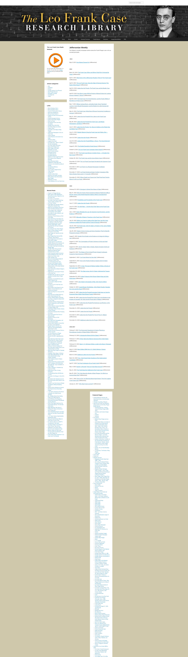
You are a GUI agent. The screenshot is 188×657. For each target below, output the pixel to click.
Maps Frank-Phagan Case (53, 146)
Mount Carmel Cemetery (100, 613)
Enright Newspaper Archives (54, 118)
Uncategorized (51, 94)
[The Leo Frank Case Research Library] (94, 21)
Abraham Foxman (99, 509)
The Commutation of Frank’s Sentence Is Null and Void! (93, 241)
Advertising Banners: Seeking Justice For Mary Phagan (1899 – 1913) (102, 409)
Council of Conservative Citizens (55, 111)
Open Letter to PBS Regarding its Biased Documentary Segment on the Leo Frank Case (56, 196)
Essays (49, 89)
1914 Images (97, 504)
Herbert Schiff (98, 557)
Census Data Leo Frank (100, 542)
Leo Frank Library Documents (54, 145)
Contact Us (95, 456)
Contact (76, 39)
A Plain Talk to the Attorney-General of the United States (93, 338)
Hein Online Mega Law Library (54, 126)
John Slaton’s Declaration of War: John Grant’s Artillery (92, 281)
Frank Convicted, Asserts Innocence (55, 253)
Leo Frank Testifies (52, 203)
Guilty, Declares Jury (52, 257)
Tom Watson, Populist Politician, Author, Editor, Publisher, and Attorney (102, 638)
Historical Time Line (99, 486)
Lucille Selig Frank (99, 603)
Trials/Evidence (96, 39)
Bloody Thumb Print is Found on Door (56, 361)
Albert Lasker (98, 520)
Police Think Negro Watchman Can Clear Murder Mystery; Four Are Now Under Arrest (55, 405)
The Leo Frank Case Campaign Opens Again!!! (90, 149)
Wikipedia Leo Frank (52, 179)
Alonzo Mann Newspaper (100, 524)
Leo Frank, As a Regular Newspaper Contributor (92, 166)
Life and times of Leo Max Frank (102, 596)
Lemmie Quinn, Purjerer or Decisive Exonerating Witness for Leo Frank (102, 576)
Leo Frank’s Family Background (101, 649)
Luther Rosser (98, 604)
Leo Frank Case (98, 579)
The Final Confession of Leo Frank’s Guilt (88, 363)
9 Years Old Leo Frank (100, 507)
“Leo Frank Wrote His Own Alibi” (88, 257)
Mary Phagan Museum (53, 91)
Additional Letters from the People (89, 320)
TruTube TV (50, 172)
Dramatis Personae (85, 39)
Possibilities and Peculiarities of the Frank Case (89, 200)
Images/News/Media (116, 39)
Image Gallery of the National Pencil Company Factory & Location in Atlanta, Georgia (101, 562)
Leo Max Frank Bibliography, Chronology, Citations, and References (101, 652)
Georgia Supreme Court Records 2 (102, 556)
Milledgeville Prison (99, 610)
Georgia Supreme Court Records (55, 90)
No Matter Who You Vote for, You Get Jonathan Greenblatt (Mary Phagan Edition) (56, 276)
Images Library (51, 128)
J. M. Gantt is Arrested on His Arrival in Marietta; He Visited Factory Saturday (56, 393)
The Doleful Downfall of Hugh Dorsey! (88, 146)
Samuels (97, 489)
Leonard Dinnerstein (99, 593)
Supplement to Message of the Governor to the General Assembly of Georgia (56, 164)
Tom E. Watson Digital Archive (54, 169)
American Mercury (99, 526)
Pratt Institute (98, 654)
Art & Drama (96, 417)
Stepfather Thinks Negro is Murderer (55, 353)
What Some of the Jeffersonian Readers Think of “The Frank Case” (94, 77)
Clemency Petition (99, 544)
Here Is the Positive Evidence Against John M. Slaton (94, 260)
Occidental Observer (52, 155)
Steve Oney (97, 634)
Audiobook (50, 87)
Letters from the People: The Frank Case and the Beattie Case (93, 88)
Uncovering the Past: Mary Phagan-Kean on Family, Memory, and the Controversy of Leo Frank (55, 230)
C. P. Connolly (98, 540)
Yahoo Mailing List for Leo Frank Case (56, 181)
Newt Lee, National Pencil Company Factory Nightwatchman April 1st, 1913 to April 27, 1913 (102, 625)
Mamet (96, 487)
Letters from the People (83, 137)
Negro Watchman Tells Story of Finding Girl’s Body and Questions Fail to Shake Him (55, 409)
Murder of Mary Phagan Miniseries (102, 614)
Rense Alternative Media (53, 161)
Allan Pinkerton (98, 522)
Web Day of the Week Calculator (55, 175)
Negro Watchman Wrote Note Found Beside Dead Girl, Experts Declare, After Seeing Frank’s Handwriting (55, 340)
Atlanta (96, 531)
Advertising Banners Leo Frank (101, 519)
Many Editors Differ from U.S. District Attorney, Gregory (91, 349)
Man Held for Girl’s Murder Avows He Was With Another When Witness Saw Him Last (56, 380)
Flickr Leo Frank (51, 121)
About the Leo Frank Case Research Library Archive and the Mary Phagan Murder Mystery (101, 405)
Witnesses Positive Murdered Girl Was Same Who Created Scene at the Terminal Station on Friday (56, 347)
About (69, 39)
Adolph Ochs (97, 517)
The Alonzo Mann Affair (100, 482)
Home (63, 39)
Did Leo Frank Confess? (53, 113)
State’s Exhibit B (98, 633)
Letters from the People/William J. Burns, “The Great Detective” (93, 141)
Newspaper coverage (52, 93)
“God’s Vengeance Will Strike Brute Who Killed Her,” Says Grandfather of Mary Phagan (56, 365)
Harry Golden (98, 484)
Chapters (97, 414)
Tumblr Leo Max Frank (53, 173)
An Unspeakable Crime (100, 527)
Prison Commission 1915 (100, 629)
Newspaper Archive (52, 152)
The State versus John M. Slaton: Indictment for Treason (95, 271)
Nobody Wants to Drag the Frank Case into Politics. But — (92, 132)
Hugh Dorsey (97, 559)
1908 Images (97, 503)
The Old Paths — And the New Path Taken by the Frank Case (93, 206)
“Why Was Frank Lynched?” (86, 384)
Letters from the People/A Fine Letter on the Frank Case (91, 116)
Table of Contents (98, 490)
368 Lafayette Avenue (99, 506)
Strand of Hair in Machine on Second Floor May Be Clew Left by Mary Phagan (56, 389)
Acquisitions (97, 510)
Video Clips (97, 453)
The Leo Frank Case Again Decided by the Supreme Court (95, 161)
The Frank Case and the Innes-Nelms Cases (90, 158)
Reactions (105, 39)
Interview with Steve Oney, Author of (101, 399)
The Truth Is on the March (53, 198)
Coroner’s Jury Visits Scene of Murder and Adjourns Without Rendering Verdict (56, 385)
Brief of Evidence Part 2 (53, 109)
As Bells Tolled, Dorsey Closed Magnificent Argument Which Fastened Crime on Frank (54, 250)
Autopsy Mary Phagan (99, 537)
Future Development (97, 483)
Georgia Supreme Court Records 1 (102, 554)
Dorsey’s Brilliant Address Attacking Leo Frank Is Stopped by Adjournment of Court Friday (56, 299)
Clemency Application (99, 543)
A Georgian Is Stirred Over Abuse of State (90, 189)
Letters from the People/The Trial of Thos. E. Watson (93, 314)
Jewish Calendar (51, 135)
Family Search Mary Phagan (54, 119)
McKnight (97, 609)
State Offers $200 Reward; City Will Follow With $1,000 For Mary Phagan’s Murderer (55, 356)
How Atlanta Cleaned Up (82, 62)
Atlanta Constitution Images (101, 533)
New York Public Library (100, 622)
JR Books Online (51, 139)
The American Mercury (53, 166)
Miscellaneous (98, 612)
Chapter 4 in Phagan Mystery (54, 193)
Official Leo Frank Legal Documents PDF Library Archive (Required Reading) (55, 158)
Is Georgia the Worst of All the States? (89, 335)
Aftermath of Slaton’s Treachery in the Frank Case (89, 217)
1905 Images (97, 502)
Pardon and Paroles (99, 627)
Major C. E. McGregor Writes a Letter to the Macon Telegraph (95, 344)
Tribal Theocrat (51, 171)
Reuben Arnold (98, 632)
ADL (49, 86)
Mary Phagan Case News (53, 148)
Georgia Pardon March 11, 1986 (101, 553)
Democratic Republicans (53, 112)
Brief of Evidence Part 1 (53, 108)
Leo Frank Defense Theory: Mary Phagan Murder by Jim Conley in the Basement (102, 582)
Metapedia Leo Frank (52, 149)
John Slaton (97, 567)
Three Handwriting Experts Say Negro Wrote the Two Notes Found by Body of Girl (56, 413)
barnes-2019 (96, 454)
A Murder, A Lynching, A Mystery (100, 401)
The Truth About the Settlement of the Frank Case (90, 370)
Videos (49, 96)
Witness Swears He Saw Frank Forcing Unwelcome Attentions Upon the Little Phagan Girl (55, 432)
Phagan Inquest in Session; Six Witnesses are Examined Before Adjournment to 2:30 (55, 327)
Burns (96, 539)
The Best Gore (51, 168)
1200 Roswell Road (99, 500)
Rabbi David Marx (99, 630)
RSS (125, 39)
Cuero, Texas (98, 546)
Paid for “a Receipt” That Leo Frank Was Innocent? (89, 366)
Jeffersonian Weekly (78, 47)
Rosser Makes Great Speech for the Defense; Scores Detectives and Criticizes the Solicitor (55, 289)
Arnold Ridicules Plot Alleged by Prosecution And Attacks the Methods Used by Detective (56, 400)
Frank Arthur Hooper (99, 551)
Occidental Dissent (52, 153)
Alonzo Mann (98, 523)
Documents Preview (99, 547)
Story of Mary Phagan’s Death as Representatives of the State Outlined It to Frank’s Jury (56, 266)
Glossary (97, 416)
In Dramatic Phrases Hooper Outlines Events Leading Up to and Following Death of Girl (56, 303)
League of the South (52, 141)
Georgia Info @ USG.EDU (53, 125)
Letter (96, 594)
